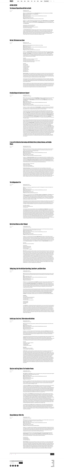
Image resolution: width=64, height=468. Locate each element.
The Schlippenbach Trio (15, 182)
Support (41, 1)
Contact (53, 465)
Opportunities (53, 460)
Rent (34, 1)
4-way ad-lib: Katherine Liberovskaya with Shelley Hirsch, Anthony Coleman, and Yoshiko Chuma (30, 143)
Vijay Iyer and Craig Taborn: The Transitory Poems (22, 369)
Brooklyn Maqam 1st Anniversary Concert (19, 93)
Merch (38, 1)
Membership (53, 462)
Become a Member (46, 1)
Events (18, 1)
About (24, 1)
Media (21, 1)
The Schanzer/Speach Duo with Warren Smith (20, 8)
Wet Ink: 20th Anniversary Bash (17, 40)
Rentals (53, 461)
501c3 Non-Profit (52, 466)
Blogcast (11, 11)
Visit (31, 1)
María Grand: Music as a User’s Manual (19, 224)
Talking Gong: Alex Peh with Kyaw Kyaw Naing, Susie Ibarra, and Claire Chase (28, 269)
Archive (28, 1)
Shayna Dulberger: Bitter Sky (17, 415)
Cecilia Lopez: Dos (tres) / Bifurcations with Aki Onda (22, 319)
